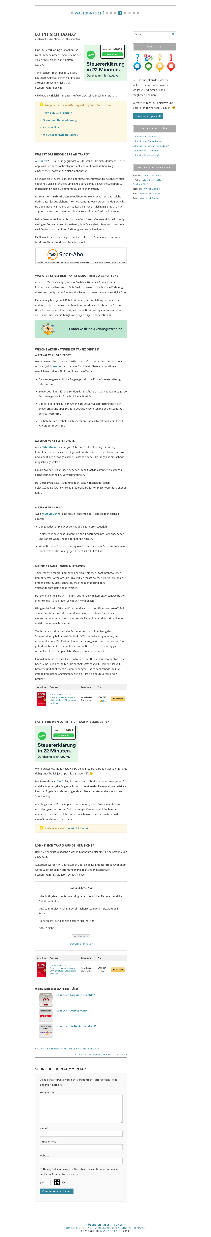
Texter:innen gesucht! (148, 116)
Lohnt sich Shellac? (150, 198)
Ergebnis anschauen (81, 943)
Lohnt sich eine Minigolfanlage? (148, 141)
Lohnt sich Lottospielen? (71, 1010)
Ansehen (119, 698)
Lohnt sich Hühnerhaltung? (146, 155)
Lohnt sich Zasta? (77, 828)
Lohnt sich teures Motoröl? (146, 150)
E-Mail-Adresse (49, 1142)
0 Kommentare (73, 39)
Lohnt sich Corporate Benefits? (75, 995)
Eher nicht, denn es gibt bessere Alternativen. (68, 920)
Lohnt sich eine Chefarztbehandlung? (151, 146)
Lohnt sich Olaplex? (150, 188)
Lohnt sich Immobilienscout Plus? (100, 1054)
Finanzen (59, 39)
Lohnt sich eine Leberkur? (145, 136)
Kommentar (48, 1092)
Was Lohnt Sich (111, 1231)
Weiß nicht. (47, 928)
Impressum (101, 1228)
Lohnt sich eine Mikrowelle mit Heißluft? (68, 1048)
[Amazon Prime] (102, 700)
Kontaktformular (78, 1228)
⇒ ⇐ (105, 1224)
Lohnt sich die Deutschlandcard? (76, 1026)
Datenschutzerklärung (128, 1228)
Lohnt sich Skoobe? (152, 175)
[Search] (173, 34)
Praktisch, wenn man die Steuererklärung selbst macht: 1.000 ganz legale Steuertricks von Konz (63, 698)
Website (44, 1155)
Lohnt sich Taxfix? (55, 34)
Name (44, 1128)
